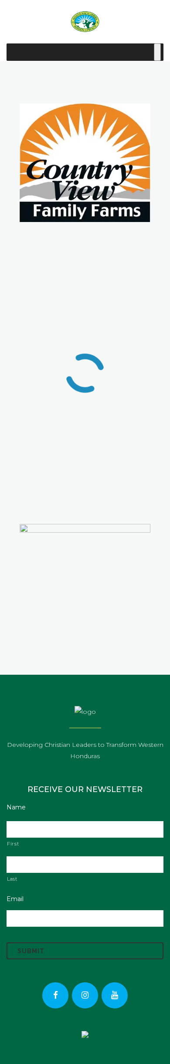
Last (12, 879)
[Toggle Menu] (157, 52)
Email (15, 899)
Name (16, 807)
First (13, 844)
